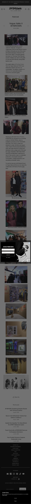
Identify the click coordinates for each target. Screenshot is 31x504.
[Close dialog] (29, 243)
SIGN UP (8, 254)
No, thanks (8, 257)
